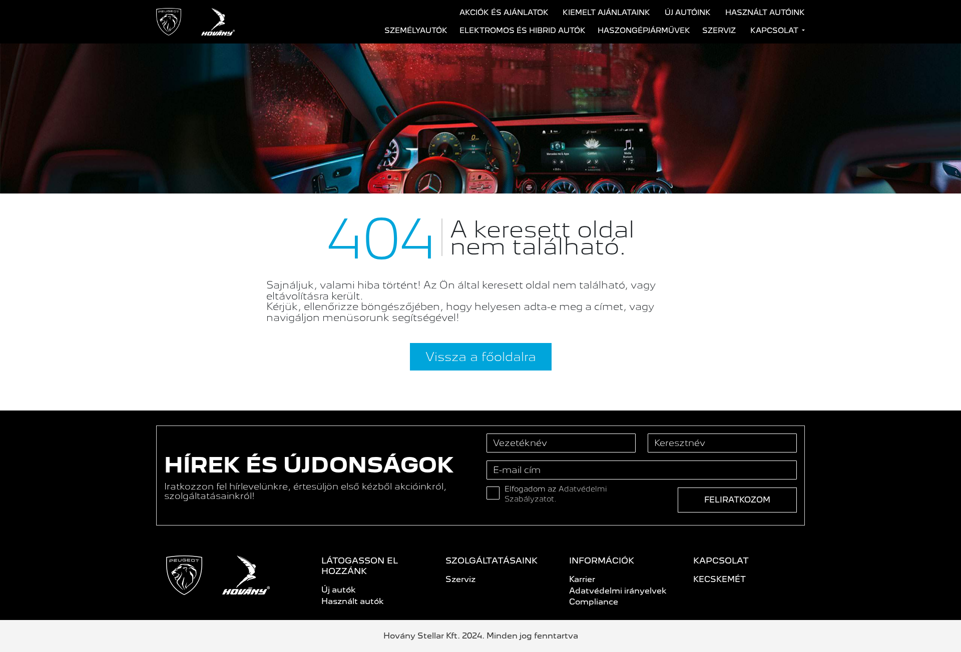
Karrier (582, 579)
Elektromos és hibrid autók (522, 30)
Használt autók (352, 601)
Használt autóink (765, 12)
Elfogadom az (556, 494)
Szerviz (719, 30)
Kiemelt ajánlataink (606, 12)
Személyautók (415, 30)
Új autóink (688, 12)
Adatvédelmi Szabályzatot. (556, 494)
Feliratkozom (737, 499)
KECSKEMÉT (719, 579)
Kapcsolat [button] (775, 30)
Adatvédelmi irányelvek (618, 591)
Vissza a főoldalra (480, 356)
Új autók (338, 589)
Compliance (593, 601)
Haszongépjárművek (644, 30)
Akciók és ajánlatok (504, 12)
